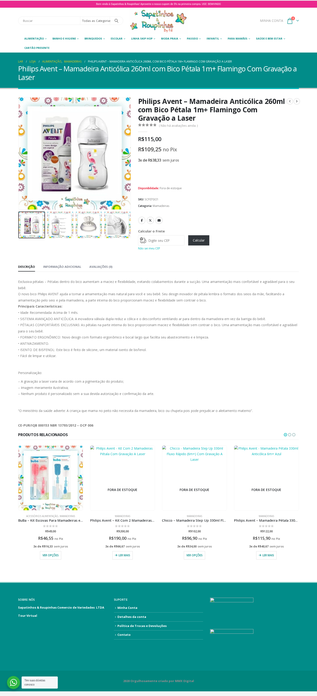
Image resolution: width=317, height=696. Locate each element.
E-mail (159, 220)
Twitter (150, 220)
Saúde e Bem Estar (269, 38)
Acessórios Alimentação (42, 516)
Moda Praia (169, 38)
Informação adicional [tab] (62, 267)
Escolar (117, 38)
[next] (297, 101)
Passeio (192, 38)
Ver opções (50, 555)
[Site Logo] (158, 21)
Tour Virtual (27, 615)
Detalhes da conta (131, 617)
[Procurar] (116, 21)
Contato (124, 635)
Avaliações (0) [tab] (100, 267)
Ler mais (124, 555)
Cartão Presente (36, 48)
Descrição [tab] (26, 267)
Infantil (213, 38)
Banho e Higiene (64, 38)
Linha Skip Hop (141, 38)
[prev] (290, 101)
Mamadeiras (161, 206)
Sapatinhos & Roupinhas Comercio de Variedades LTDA (61, 607)
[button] (19, 153)
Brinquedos (93, 38)
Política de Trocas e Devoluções (142, 626)
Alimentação (34, 38)
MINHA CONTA (271, 20)
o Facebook (142, 220)
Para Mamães (237, 38)
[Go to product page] (50, 478)
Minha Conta (127, 608)
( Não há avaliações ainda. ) (178, 125)
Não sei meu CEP (149, 248)
